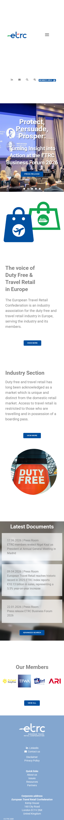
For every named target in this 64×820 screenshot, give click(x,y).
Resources (32, 781)
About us (32, 774)
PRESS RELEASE (32, 174)
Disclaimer (32, 757)
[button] (47, 34)
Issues (32, 778)
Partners (32, 785)
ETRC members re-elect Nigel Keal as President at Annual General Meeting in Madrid (31, 549)
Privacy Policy (32, 760)
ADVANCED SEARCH (32, 633)
